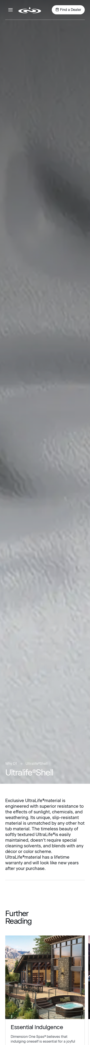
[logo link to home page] (29, 9)
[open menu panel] (10, 9)
